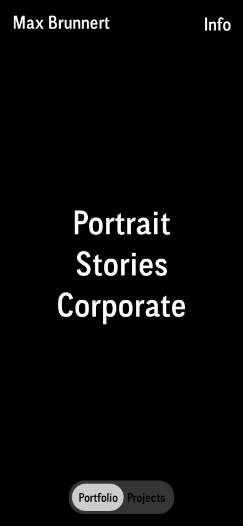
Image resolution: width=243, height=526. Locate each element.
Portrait (121, 222)
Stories (121, 263)
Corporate (121, 304)
